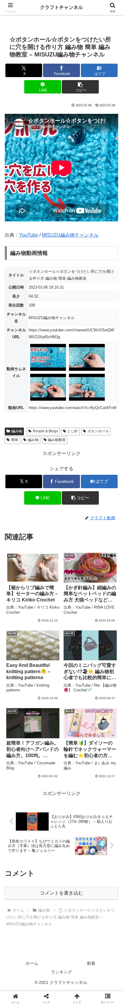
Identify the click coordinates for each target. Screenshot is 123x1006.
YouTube (28, 235)
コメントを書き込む (61, 892)
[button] (80, 87)
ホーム (32, 963)
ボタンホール (98, 431)
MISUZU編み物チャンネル (70, 235)
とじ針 (72, 431)
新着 (91, 963)
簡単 (14, 440)
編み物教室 (57, 440)
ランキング (61, 972)
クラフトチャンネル (61, 7)
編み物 (16, 431)
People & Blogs (45, 431)
